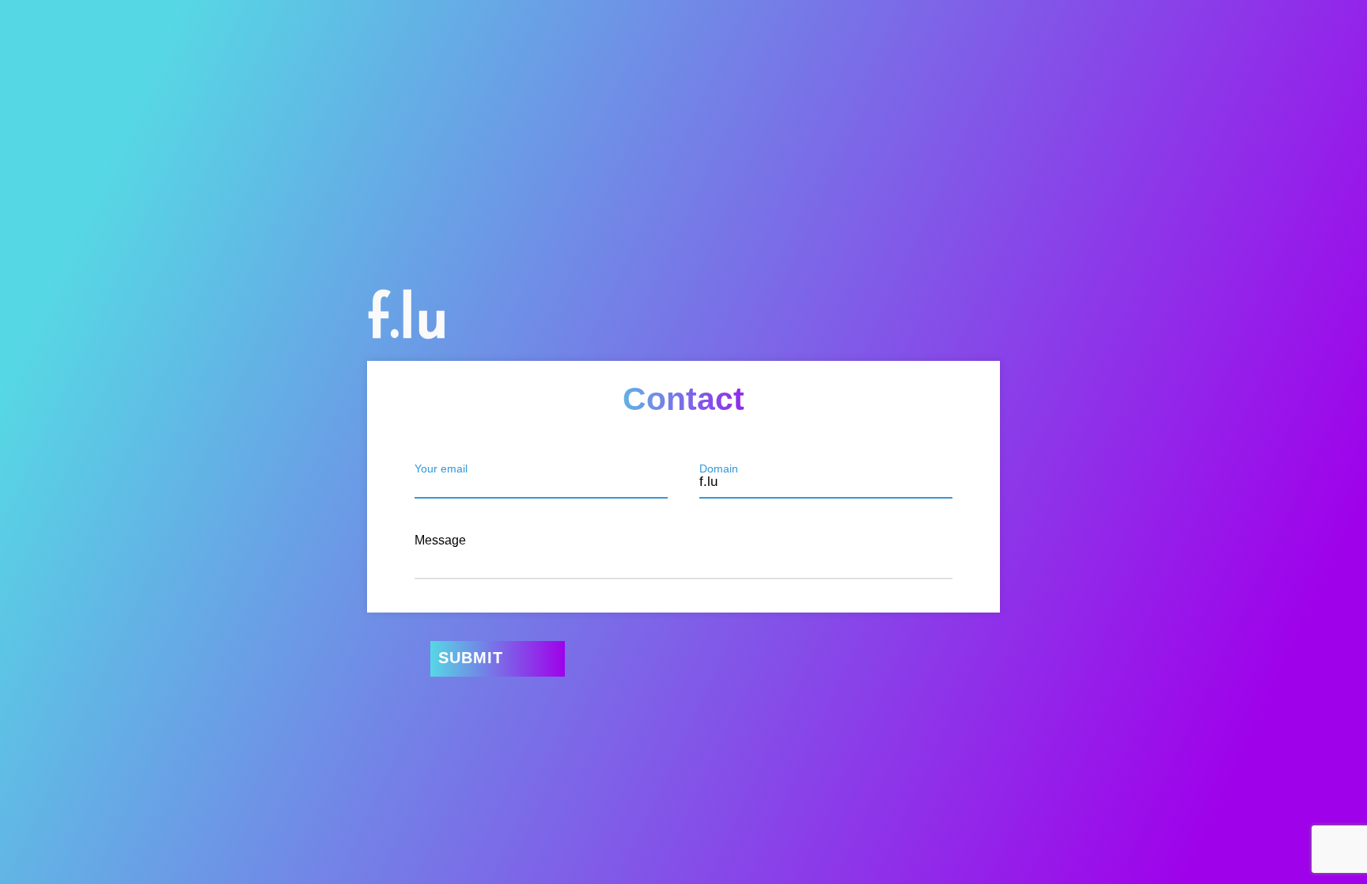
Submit (470, 657)
